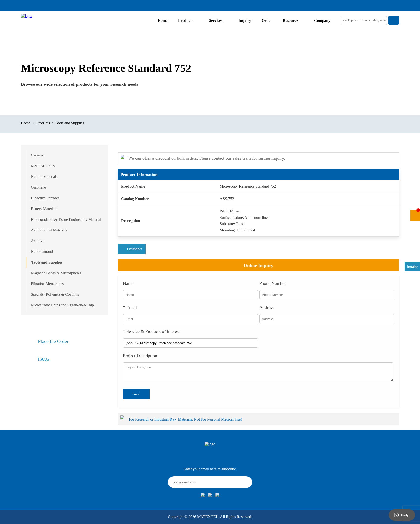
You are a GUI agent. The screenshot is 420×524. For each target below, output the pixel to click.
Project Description (140, 355)
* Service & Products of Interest (151, 331)
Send (136, 394)
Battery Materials (44, 209)
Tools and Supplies (69, 123)
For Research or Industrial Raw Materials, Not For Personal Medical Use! (186, 419)
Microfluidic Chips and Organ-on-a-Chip (62, 305)
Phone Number (272, 283)
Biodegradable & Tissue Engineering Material (66, 219)
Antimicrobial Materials (49, 230)
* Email (130, 307)
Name (128, 283)
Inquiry (244, 20)
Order (267, 20)
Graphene (38, 187)
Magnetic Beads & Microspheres (56, 273)
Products (185, 20)
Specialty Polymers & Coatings (55, 294)
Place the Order (53, 341)
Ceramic (37, 155)
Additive (37, 241)
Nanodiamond (42, 251)
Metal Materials (43, 166)
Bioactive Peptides (45, 198)
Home (162, 20)
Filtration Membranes (47, 284)
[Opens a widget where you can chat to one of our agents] (401, 515)
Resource (290, 20)
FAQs (43, 359)
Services (215, 20)
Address (266, 307)
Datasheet (134, 249)
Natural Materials (44, 177)
